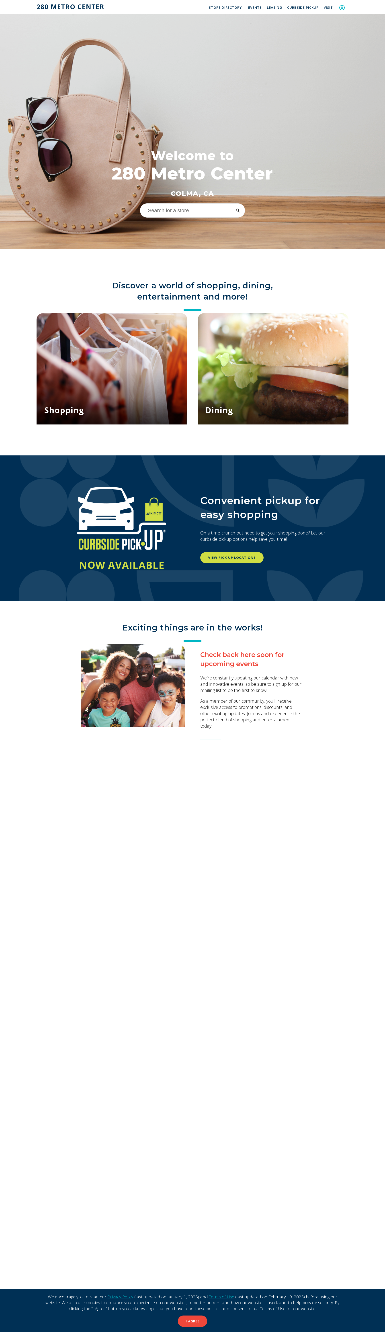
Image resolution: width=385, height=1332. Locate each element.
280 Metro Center (70, 7)
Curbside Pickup (303, 7)
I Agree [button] (192, 1321)
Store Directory (225, 7)
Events (255, 7)
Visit (328, 7)
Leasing (274, 7)
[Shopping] (112, 368)
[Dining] (273, 368)
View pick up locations (232, 557)
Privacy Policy (120, 1296)
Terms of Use (221, 1296)
